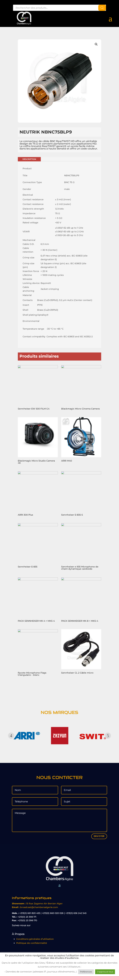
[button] (96, 44)
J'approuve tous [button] (105, 971)
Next (108, 736)
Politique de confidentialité (31, 943)
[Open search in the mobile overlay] (59, 8)
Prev (11, 736)
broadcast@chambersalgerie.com (39, 907)
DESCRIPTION (29, 159)
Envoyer (99, 836)
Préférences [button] (86, 971)
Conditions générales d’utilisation (35, 939)
